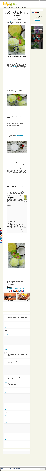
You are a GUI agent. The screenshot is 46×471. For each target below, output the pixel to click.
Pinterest (21, 288)
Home (3, 0)
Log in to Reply (6, 327)
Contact (9, 0)
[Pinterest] (36, 12)
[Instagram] (38, 12)
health (19, 10)
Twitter (14, 288)
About (5, 0)
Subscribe (8, 288)
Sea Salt (14, 66)
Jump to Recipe (14, 19)
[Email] (18, 291)
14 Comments (18, 17)
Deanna (15, 17)
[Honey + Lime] (10, 3)
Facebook (11, 288)
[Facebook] (13, 291)
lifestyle (5, 7)
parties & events (17, 7)
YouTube (24, 288)
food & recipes (8, 7)
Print (25, 201)
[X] (15, 291)
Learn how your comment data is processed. (21, 464)
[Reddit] (17, 291)
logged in (9, 452)
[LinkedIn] (20, 291)
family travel (21, 7)
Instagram (17, 288)
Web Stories (12, 0)
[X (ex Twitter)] (34, 12)
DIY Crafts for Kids (16, 10)
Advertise (7, 0)
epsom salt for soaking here (19, 135)
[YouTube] (39, 12)
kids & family (26, 7)
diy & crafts (12, 7)
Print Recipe (19, 19)
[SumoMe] (23, 291)
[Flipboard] (22, 291)
